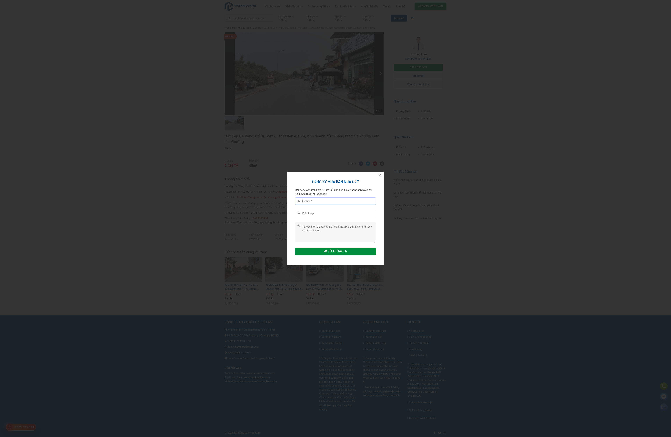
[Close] (380, 175)
